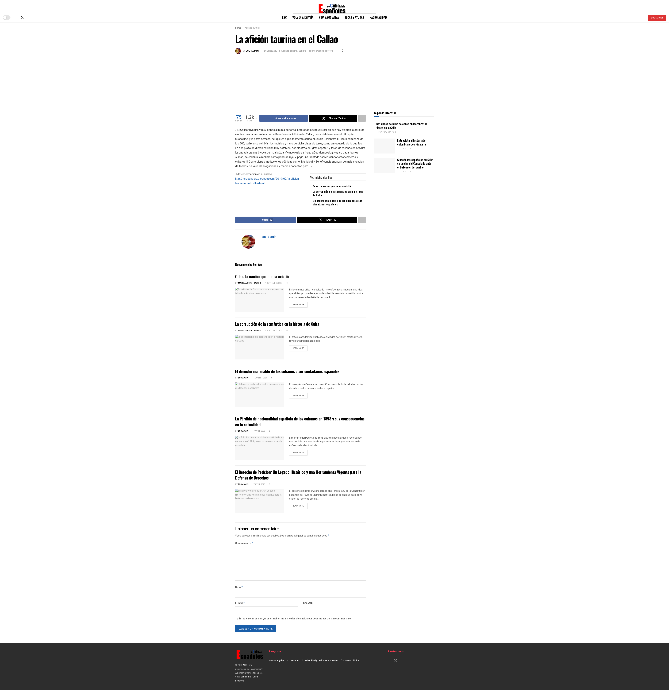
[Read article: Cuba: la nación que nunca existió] (259, 300)
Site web (308, 603)
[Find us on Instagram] (28, 17)
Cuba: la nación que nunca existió (332, 186)
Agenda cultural (252, 27)
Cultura (302, 50)
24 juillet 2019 (270, 50)
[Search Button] (642, 17)
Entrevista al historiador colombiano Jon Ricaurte (412, 142)
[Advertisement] (334, 80)
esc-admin (252, 50)
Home (238, 27)
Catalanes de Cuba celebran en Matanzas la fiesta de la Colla (401, 126)
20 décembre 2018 (387, 132)
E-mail (240, 603)
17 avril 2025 (258, 431)
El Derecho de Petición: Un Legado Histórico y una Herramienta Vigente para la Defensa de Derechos (298, 475)
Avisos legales (276, 660)
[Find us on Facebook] (16, 17)
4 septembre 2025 (273, 283)
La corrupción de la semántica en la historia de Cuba (338, 193)
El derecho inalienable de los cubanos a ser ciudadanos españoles (337, 202)
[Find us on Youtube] (34, 17)
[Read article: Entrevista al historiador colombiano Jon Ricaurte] (384, 146)
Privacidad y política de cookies (321, 660)
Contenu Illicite (351, 660)
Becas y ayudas (354, 17)
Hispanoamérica (315, 50)
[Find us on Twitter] (22, 17)
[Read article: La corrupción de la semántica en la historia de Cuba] (259, 347)
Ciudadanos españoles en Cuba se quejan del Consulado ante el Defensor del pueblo (415, 163)
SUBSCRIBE (657, 17)
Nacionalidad (378, 17)
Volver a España (302, 17)
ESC (284, 17)
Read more (300, 304)
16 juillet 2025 (259, 377)
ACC (245, 665)
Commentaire (244, 543)
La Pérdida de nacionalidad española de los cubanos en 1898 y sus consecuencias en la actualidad (299, 421)
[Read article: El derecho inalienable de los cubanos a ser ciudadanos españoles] (259, 394)
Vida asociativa (329, 17)
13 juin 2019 (405, 148)
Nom (239, 587)
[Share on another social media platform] (362, 118)
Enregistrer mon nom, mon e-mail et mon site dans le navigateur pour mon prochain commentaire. (295, 618)
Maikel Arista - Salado (249, 283)
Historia (329, 50)
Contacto (294, 660)
